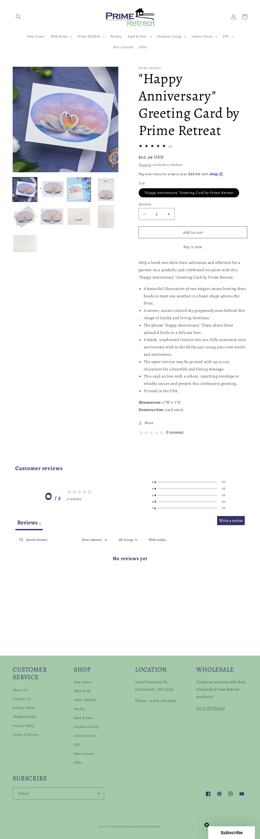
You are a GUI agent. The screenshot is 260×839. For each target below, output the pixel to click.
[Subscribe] (98, 793)
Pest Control (84, 753)
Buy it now (192, 246)
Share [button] (148, 422)
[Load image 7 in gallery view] (79, 216)
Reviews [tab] (29, 522)
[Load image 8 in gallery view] (106, 216)
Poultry (79, 709)
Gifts (78, 762)
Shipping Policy (25, 716)
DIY (77, 744)
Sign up (198, 805)
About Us (20, 690)
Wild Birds (82, 691)
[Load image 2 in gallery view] (52, 189)
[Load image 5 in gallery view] (25, 216)
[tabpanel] (130, 574)
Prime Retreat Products (123, 826)
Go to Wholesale (210, 708)
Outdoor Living (86, 726)
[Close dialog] (248, 741)
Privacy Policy (24, 725)
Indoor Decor (84, 735)
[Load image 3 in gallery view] (79, 189)
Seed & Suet (83, 717)
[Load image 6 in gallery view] (52, 216)
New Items (82, 682)
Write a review (231, 520)
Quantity (145, 204)
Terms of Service (26, 734)
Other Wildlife (85, 700)
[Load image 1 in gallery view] (25, 189)
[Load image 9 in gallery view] (25, 243)
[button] (18, 16)
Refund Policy (24, 707)
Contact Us (22, 698)
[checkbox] (157, 540)
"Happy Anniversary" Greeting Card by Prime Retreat (189, 192)
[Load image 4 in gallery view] (106, 189)
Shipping (145, 165)
